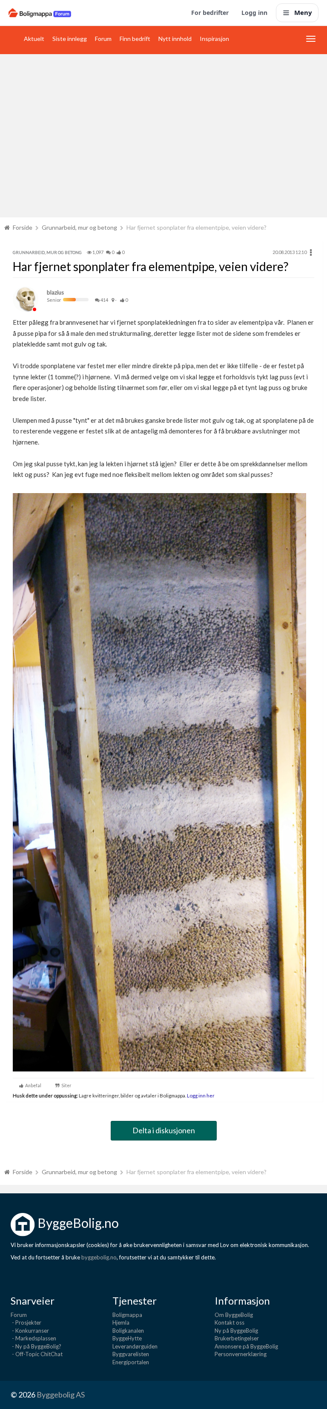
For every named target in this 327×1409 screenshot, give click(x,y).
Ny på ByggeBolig (236, 1330)
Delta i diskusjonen (163, 1130)
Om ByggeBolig (234, 1314)
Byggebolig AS (61, 1394)
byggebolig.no (99, 1257)
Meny (303, 12)
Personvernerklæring (241, 1354)
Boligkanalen (128, 1330)
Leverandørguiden (135, 1346)
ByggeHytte (127, 1338)
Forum (103, 38)
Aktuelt (34, 38)
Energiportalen (130, 1362)
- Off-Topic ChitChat (37, 1354)
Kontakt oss (229, 1322)
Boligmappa (127, 1314)
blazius (55, 292)
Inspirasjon (214, 38)
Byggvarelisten (130, 1354)
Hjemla (120, 1322)
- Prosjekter (26, 1322)
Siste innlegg (69, 38)
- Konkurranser (30, 1330)
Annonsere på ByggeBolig (246, 1346)
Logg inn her (200, 1095)
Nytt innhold (175, 38)
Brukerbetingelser (237, 1338)
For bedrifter (210, 13)
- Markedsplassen (33, 1338)
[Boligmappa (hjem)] (40, 12)
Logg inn (254, 13)
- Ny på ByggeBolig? (36, 1346)
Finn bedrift (135, 38)
